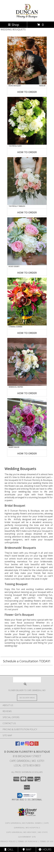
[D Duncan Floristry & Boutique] (27, 17)
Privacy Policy (8, 841)
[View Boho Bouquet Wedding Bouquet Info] (27, 60)
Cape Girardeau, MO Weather (21, 832)
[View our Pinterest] (32, 744)
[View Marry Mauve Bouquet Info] (27, 422)
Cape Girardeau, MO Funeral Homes (23, 823)
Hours (46, 849)
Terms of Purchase (28, 841)
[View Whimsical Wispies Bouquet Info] (27, 362)
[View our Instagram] (27, 744)
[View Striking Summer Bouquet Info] (27, 301)
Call (9, 849)
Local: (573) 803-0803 (27, 765)
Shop (15, 24)
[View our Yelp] (36, 744)
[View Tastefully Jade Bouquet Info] (27, 121)
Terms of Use (46, 841)
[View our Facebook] (17, 744)
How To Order (27, 92)
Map (28, 849)
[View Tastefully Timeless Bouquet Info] (27, 181)
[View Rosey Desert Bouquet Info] (27, 241)
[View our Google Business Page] (22, 744)
